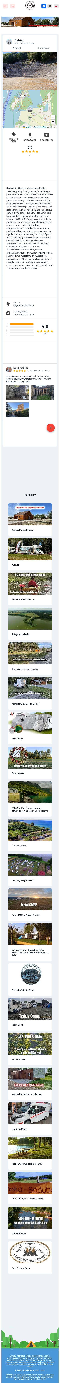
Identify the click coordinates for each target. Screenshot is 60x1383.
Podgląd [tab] (16, 48)
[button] (30, 109)
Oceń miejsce (46, 140)
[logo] (30, 5)
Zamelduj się (30, 140)
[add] (51, 428)
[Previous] (7, 71)
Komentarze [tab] (44, 48)
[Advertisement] (30, 169)
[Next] (52, 71)
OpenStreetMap (40, 127)
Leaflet (28, 127)
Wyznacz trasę (13, 140)
